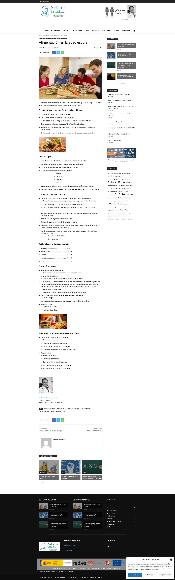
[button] (171, 559)
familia (115, 198)
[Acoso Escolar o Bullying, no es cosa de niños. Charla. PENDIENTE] (92, 467)
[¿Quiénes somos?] (102, 11)
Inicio (40, 35)
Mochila (125, 201)
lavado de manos (118, 201)
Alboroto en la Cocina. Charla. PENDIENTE (47, 477)
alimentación (119, 176)
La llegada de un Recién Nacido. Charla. (119, 134)
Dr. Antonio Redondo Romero (48, 398)
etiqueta (110, 198)
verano (129, 219)
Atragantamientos (112, 185)
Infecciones (127, 198)
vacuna (117, 219)
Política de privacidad (51, 571)
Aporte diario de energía (73, 408)
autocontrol (122, 185)
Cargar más (121, 83)
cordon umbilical (112, 191)
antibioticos (125, 179)
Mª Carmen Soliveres (115, 204)
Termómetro (111, 219)
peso (119, 207)
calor (127, 185)
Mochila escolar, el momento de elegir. (50, 431)
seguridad (110, 216)
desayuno (110, 195)
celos (131, 185)
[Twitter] (58, 52)
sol (128, 216)
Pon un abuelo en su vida (94, 431)
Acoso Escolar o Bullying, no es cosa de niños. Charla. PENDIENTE (92, 477)
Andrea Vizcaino (114, 179)
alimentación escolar (49, 408)
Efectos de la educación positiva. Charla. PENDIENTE (125, 76)
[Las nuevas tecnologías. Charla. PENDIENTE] (71, 467)
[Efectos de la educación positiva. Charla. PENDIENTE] (111, 76)
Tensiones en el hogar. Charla (116, 122)
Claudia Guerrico (114, 188)
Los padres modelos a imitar (58, 411)
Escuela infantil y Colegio (61, 38)
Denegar (150, 575)
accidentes (117, 173)
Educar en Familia (50, 38)
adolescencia (126, 173)
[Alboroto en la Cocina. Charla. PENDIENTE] (49, 467)
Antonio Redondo (48, 47)
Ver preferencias (165, 575)
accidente (110, 173)
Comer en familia (85, 408)
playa (117, 210)
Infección (110, 201)
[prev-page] (40, 483)
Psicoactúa (124, 210)
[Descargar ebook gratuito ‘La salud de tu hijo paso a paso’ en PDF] (121, 158)
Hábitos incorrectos (44, 411)
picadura (124, 207)
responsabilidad (121, 213)
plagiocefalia (111, 210)
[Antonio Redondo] (40, 48)
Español (125, 19)
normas (126, 204)
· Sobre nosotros (69, 545)
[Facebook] (135, 1)
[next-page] (43, 483)
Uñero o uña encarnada (114, 140)
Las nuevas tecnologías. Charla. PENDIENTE (70, 477)
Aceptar (135, 575)
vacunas (124, 219)
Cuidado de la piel (123, 191)
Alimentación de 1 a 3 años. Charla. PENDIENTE (121, 128)
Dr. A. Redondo (123, 194)
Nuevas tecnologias (112, 207)
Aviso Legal (42, 571)
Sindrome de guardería (120, 216)
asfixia (132, 182)
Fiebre (120, 198)
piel (130, 207)
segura (129, 213)
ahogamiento (111, 176)
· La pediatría (68, 550)
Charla (63, 472)
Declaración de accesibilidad (66, 571)
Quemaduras (111, 213)
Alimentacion (46, 35)
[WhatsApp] (62, 52)
